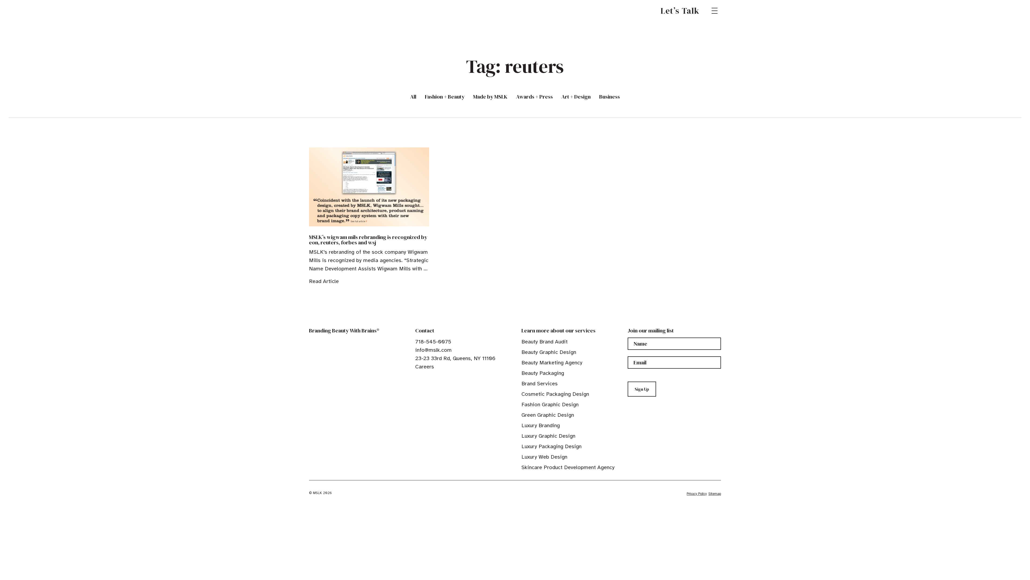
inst (442, 378)
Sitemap (714, 494)
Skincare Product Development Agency (568, 467)
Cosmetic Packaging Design (555, 394)
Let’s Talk (680, 10)
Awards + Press (534, 96)
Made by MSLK (490, 96)
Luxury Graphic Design (548, 436)
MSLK (328, 10)
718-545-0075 (433, 341)
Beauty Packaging (542, 373)
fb (417, 378)
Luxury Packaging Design (551, 446)
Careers (424, 366)
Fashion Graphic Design (550, 404)
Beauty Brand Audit (544, 341)
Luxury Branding (540, 425)
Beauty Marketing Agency (551, 362)
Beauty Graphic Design (548, 352)
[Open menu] (714, 10)
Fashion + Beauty (445, 96)
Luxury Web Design (544, 457)
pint (434, 378)
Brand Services (539, 383)
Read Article (324, 281)
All (413, 96)
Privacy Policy (697, 494)
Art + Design (576, 96)
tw (426, 378)
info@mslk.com (433, 350)
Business (609, 96)
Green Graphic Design (547, 415)
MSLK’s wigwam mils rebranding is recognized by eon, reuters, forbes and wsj (368, 239)
